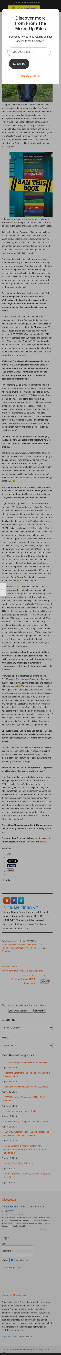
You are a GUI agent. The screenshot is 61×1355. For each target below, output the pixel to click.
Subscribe (19, 63)
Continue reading (30, 75)
